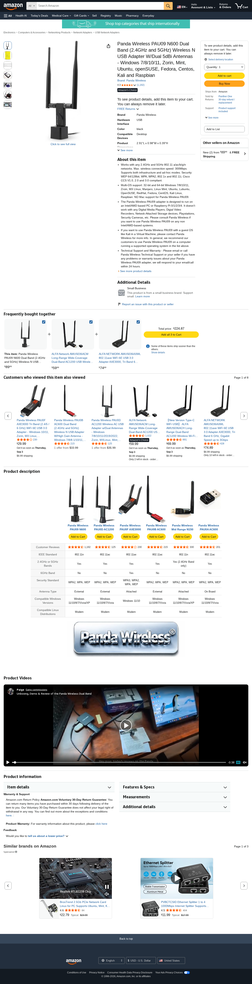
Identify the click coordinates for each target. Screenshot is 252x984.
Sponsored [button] (9, 852)
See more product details (135, 271)
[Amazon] (13, 6)
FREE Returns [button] (126, 108)
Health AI (21, 15)
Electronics (9, 32)
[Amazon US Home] (73, 962)
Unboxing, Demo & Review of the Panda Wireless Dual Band (54, 693)
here (9, 815)
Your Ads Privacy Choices (169, 972)
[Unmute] (245, 762)
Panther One (225, 96)
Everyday (148, 15)
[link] (73, 334)
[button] (8, 16)
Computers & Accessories (31, 32)
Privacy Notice (97, 972)
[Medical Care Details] (70, 15)
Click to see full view (63, 144)
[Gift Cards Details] (88, 15)
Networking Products (59, 32)
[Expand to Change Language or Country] (186, 7)
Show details (158, 352)
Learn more (142, 296)
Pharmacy (132, 15)
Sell (94, 15)
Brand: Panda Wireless (131, 80)
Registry (106, 15)
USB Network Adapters (107, 32)
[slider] (119, 762)
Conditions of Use (76, 972)
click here (101, 823)
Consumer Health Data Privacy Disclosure (129, 972)
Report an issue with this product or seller (148, 304)
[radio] (8, 45)
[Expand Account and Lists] (214, 7)
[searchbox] (100, 6)
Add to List (213, 129)
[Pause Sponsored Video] (107, 887)
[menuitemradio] (238, 762)
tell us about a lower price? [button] (46, 836)
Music (118, 15)
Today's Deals (39, 15)
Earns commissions (36, 689)
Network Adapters (82, 32)
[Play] (7, 762)
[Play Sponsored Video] (177, 878)
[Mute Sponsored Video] (107, 894)
